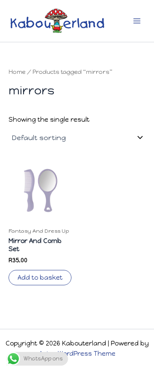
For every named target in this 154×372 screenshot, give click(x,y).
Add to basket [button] (40, 277)
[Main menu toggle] (136, 20)
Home (17, 71)
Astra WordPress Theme (77, 353)
